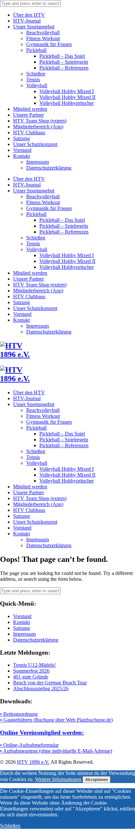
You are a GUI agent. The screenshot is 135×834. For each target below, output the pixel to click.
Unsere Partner (28, 115)
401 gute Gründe (30, 676)
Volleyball (36, 85)
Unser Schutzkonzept (35, 144)
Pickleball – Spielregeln (63, 62)
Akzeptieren (96, 779)
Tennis (33, 79)
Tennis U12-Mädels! (34, 665)
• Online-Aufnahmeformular (29, 745)
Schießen (35, 73)
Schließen (10, 825)
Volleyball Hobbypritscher (66, 103)
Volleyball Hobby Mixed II (67, 97)
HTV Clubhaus (29, 132)
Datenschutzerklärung (48, 168)
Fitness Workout (43, 38)
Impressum (37, 162)
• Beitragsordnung (19, 714)
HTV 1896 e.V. (33, 762)
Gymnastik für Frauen (49, 44)
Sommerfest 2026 (31, 671)
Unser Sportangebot (33, 26)
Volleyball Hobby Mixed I (66, 91)
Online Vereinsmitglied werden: (42, 732)
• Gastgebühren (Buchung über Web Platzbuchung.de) (56, 720)
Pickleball (36, 50)
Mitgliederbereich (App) (38, 126)
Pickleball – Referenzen (63, 68)
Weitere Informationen (58, 779)
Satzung (21, 138)
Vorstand (22, 150)
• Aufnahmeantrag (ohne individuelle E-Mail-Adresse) (56, 751)
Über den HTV (29, 15)
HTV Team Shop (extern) (40, 120)
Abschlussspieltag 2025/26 (40, 688)
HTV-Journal (27, 21)
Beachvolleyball (43, 32)
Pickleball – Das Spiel (62, 56)
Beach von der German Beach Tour (50, 682)
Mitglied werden (30, 109)
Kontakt (21, 156)
